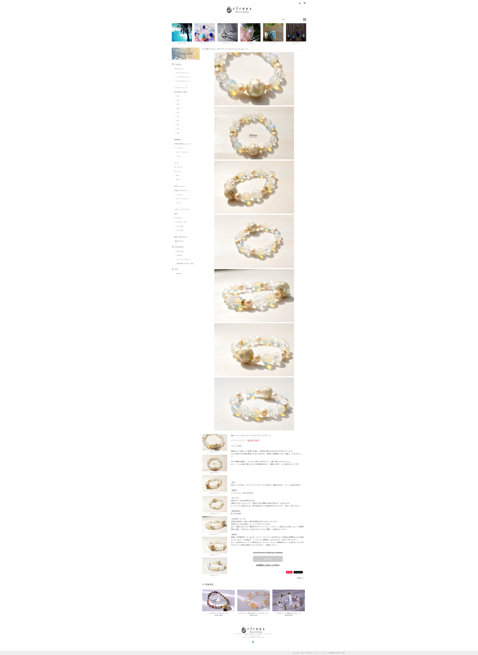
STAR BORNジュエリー (182, 144)
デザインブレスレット (183, 73)
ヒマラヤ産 (179, 226)
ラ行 (177, 129)
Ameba (179, 273)
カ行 (177, 100)
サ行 (177, 104)
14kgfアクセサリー (181, 190)
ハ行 (177, 116)
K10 (177, 179)
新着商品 (177, 140)
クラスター (178, 218)
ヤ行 (177, 125)
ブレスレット (179, 69)
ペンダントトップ (180, 88)
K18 (177, 175)
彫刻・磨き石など (180, 237)
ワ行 (177, 133)
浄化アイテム (179, 241)
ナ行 (177, 112)
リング (178, 156)
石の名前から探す (180, 92)
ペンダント (179, 148)
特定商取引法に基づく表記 (185, 263)
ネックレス (178, 167)
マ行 (177, 121)
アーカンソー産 (181, 222)
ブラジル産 (179, 230)
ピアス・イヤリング (182, 152)
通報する (300, 578)
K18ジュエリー (179, 186)
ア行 (177, 96)
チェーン (177, 171)
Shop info (180, 251)
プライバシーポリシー (184, 259)
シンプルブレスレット (183, 77)
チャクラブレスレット (183, 81)
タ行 (177, 108)
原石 (176, 214)
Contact (179, 255)
